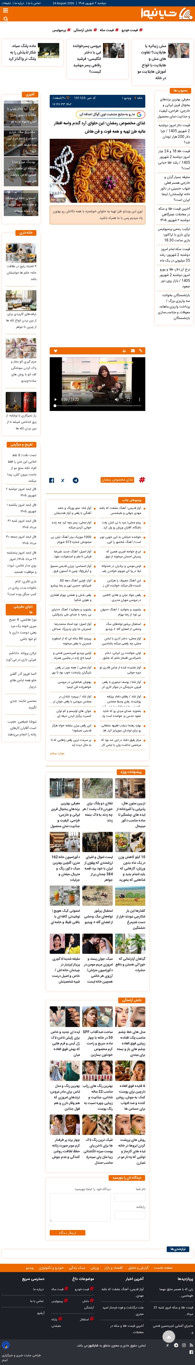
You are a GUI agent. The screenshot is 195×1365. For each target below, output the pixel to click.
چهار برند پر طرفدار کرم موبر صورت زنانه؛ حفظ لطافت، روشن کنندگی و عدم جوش (66, 1148)
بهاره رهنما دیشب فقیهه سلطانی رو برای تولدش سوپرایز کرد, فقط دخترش (121, 728)
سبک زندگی (77, 1268)
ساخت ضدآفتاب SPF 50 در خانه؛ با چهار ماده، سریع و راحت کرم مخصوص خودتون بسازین (97, 1043)
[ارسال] (132, 351)
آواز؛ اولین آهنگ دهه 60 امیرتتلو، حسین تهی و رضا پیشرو (71, 583)
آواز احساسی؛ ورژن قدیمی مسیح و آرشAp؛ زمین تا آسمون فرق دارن (70, 569)
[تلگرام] (75, 481)
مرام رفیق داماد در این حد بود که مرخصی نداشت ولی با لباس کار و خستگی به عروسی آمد (120, 743)
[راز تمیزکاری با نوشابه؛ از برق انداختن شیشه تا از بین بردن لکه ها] (21, 402)
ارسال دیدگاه (67, 1233)
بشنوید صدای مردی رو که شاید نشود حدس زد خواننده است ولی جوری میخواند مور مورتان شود (120, 714)
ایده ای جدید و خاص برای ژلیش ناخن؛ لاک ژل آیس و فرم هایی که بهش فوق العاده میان (65, 1043)
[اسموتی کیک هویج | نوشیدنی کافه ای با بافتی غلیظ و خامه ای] (65, 896)
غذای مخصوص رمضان (117, 480)
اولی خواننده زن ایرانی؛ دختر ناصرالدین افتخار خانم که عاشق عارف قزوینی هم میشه (122, 656)
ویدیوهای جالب (131, 500)
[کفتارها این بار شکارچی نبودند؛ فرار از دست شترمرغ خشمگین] (130, 896)
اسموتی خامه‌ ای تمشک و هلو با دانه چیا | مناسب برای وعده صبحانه (21, 205)
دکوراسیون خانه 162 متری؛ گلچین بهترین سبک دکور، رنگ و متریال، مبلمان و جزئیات (65, 868)
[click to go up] (169, 1336)
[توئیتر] (63, 481)
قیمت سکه (57, 1289)
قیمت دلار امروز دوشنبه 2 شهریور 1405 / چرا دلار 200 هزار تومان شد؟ (174, 134)
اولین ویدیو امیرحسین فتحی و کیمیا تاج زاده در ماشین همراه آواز (72, 656)
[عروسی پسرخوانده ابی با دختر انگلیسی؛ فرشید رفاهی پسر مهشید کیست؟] (113, 50)
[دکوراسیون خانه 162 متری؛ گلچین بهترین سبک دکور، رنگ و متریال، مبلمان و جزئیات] (65, 842)
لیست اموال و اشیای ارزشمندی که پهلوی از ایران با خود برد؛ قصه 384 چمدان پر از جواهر (98, 868)
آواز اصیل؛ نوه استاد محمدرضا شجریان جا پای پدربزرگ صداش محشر (71, 627)
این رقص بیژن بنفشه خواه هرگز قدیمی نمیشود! (71, 728)
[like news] (55, 351)
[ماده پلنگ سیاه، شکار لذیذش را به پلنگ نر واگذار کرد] (48, 50)
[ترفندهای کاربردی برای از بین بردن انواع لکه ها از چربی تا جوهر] (21, 300)
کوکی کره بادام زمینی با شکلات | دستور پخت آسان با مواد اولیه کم (21, 115)
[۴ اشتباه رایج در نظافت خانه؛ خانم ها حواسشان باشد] (21, 253)
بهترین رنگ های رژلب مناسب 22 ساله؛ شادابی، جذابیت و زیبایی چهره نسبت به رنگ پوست (97, 1097)
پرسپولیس (57, 1301)
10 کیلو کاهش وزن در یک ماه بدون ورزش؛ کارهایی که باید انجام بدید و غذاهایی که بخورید (131, 868)
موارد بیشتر (57, 753)
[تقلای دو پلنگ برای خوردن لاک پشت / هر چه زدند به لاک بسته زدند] (97, 788)
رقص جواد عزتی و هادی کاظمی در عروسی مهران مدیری (121, 598)
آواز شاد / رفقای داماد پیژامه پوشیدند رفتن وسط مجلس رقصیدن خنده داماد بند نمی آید (121, 700)
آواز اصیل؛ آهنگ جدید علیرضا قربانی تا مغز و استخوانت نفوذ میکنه (72, 554)
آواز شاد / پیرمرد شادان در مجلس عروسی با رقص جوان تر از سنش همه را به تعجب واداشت (70, 699)
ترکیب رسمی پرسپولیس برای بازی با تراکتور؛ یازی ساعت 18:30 (174, 234)
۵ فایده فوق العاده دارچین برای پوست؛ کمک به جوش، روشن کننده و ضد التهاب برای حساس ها (130, 1097)
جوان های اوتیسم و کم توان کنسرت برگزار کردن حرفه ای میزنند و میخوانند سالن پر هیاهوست (73, 714)
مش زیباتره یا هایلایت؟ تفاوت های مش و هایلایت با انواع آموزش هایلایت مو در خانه (151, 62)
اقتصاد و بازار (114, 1268)
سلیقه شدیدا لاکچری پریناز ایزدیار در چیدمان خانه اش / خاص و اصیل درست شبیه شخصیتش (66, 970)
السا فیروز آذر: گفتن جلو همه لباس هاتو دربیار (23, 680)
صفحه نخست (163, 1268)
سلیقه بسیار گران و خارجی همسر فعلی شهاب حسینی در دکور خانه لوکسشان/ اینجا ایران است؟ (175, 188)
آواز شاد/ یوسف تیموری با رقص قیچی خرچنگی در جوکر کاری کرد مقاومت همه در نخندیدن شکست (120, 685)
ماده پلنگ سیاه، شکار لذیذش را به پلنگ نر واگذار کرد (22, 52)
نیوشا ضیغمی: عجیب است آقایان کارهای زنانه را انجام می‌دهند (22, 728)
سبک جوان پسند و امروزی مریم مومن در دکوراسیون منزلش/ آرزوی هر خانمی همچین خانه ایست (98, 970)
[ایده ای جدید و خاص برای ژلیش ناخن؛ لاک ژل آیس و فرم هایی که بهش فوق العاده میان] (65, 1016)
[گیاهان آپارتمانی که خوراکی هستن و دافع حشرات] (130, 944)
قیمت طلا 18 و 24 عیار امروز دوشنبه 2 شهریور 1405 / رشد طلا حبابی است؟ (174, 160)
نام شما (140, 1189)
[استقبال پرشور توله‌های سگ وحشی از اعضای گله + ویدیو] (97, 896)
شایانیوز (93, 1345)
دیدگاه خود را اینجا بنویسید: (92, 1189)
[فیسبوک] (51, 481)
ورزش (95, 1268)
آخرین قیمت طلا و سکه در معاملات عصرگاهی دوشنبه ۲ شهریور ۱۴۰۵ (174, 214)
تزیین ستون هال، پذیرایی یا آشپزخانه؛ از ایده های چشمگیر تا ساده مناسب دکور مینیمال (131, 815)
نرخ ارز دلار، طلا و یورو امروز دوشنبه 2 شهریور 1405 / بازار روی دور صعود (175, 278)
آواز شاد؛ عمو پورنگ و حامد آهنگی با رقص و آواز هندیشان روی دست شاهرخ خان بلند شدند (70, 511)
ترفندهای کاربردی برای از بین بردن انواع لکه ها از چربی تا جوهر (21, 321)
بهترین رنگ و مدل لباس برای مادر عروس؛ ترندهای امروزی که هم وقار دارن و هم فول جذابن (65, 1097)
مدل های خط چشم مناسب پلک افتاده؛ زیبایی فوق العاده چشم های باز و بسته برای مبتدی (131, 1043)
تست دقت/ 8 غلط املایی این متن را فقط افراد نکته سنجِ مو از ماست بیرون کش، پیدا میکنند (21, 468)
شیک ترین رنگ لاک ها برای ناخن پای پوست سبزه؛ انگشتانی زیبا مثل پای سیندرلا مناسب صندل (97, 1151)
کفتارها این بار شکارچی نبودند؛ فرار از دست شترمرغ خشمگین (130, 919)
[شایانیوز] (166, 13)
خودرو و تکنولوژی (51, 1268)
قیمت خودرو (82, 1289)
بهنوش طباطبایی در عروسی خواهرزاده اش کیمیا (74, 685)
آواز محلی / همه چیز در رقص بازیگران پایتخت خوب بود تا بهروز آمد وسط (70, 670)
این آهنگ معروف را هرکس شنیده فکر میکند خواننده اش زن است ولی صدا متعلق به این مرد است (121, 583)
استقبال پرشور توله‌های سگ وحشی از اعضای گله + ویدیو (123, 627)
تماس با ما (34, 3)
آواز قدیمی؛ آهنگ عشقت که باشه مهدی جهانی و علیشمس (120, 511)
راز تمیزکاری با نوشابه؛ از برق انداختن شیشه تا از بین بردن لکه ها (21, 422)
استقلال (85, 1319)
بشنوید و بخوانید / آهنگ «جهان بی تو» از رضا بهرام (120, 612)
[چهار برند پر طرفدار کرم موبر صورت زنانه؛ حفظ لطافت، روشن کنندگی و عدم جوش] (65, 1124)
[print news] (124, 351)
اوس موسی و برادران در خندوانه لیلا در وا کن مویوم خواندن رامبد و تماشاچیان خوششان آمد (121, 569)
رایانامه (140, 1207)
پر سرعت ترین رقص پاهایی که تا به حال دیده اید (71, 743)
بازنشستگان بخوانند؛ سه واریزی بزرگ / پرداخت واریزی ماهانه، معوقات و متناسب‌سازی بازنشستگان (174, 307)
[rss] (190, 1345)
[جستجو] (6, 19)
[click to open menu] (6, 11)
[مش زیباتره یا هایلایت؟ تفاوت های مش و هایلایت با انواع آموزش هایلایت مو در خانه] (178, 50)
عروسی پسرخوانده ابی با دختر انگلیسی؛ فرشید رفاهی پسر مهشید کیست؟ (87, 59)
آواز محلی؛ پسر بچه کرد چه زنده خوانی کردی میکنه (71, 525)
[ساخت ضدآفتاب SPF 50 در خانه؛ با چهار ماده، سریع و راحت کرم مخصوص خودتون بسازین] (97, 1016)
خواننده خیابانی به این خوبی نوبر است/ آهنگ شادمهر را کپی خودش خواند (120, 540)
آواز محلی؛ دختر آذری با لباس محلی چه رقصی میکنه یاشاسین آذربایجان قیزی (121, 641)
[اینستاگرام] (182, 1345)
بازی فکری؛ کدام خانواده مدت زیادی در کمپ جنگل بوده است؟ (21, 588)
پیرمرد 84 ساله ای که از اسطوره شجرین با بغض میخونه (71, 641)
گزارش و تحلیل (138, 1268)
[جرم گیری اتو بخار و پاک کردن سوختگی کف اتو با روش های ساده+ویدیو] (21, 348)
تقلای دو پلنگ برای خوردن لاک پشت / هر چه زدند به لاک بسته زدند (97, 812)
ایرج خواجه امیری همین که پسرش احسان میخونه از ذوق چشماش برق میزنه (123, 554)
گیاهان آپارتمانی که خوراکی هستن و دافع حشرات (130, 964)
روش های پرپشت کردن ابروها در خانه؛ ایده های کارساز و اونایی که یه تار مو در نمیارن (131, 1151)
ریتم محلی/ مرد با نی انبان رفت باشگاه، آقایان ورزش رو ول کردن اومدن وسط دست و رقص (121, 525)
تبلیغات (7, 3)
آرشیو (40, 1313)
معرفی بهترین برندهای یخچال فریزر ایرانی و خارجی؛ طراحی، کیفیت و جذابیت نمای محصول (65, 815)
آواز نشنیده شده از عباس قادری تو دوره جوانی (120, 670)
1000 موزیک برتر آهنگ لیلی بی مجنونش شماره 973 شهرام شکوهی (71, 540)
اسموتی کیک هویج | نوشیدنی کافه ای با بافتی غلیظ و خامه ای (65, 916)
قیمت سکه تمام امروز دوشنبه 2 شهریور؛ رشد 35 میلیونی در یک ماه (175, 255)
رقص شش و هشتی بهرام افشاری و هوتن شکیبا (70, 598)
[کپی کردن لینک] (140, 351)
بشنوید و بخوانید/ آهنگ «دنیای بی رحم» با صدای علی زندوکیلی (71, 612)
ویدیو (30, 1268)
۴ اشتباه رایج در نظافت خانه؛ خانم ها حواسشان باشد (21, 273)
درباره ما (19, 3)
